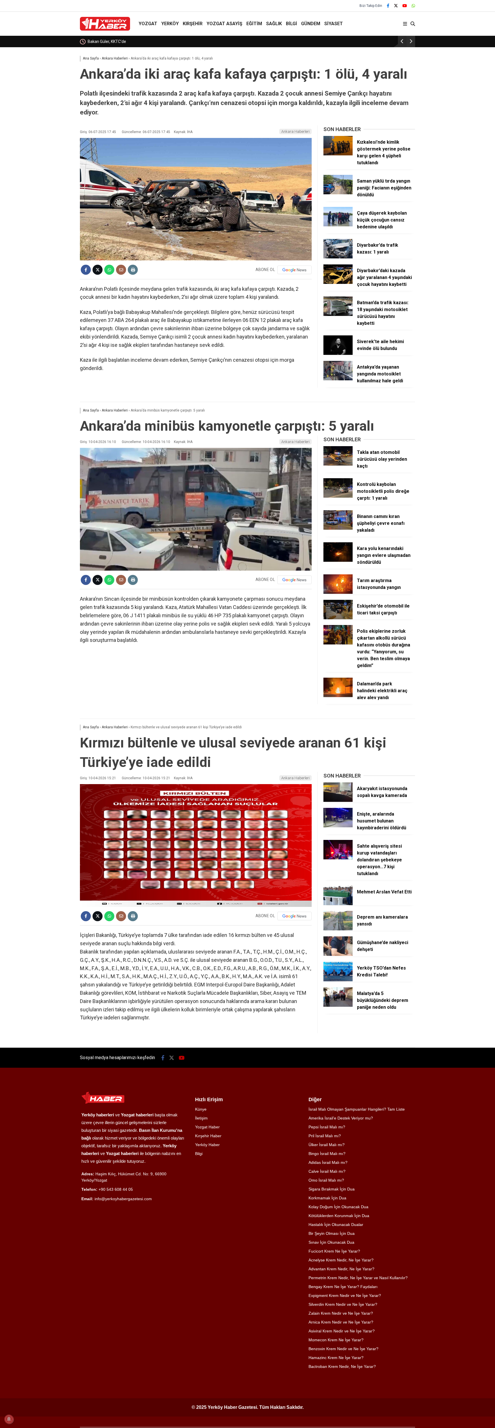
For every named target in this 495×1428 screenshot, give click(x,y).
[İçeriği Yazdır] (133, 270)
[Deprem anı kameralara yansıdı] (338, 929)
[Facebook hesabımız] (388, 5)
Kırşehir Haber (208, 1136)
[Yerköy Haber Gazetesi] (105, 29)
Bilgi (199, 1153)
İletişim (201, 1118)
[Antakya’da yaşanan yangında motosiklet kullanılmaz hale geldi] (338, 379)
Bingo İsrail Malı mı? (327, 1153)
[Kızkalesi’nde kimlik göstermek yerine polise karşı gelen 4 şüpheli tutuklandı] (338, 154)
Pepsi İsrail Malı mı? (327, 1127)
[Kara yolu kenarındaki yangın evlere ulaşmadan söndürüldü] (338, 560)
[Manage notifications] (8, 1419)
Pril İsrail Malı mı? (325, 1136)
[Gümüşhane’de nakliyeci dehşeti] (338, 954)
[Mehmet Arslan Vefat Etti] (338, 903)
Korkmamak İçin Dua (327, 1198)
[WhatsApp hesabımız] (413, 5)
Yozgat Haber (207, 1127)
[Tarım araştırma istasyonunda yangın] (338, 592)
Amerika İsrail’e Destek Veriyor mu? (341, 1118)
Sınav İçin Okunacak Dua (331, 1242)
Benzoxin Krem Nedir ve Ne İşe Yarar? (343, 1348)
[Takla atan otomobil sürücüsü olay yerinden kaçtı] (338, 464)
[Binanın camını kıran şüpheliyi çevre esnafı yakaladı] (338, 528)
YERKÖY (170, 23)
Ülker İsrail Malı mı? (327, 1144)
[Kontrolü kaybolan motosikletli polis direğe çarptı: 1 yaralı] (338, 496)
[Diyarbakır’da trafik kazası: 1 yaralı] (338, 257)
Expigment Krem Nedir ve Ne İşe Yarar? (345, 1295)
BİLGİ (291, 23)
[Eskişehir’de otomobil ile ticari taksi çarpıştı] (338, 618)
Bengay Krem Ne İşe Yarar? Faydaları (343, 1286)
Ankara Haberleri (295, 131)
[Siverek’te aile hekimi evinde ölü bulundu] (338, 353)
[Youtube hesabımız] (404, 5)
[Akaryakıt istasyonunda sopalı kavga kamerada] (338, 800)
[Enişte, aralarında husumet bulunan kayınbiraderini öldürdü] (338, 826)
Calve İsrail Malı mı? (327, 1171)
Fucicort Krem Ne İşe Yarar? (334, 1251)
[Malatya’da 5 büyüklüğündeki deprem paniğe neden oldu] (338, 1005)
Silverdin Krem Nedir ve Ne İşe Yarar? (343, 1304)
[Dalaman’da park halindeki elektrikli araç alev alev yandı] (338, 695)
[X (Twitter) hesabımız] (396, 5)
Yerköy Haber (207, 1144)
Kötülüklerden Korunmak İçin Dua (339, 1215)
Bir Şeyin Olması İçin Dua (332, 1233)
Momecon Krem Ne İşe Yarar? (336, 1340)
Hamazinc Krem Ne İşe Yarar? (336, 1357)
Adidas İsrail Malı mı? (328, 1162)
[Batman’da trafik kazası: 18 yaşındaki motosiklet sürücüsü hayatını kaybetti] (338, 314)
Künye (201, 1109)
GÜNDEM (310, 23)
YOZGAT (148, 23)
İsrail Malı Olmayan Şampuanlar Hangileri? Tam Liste (357, 1109)
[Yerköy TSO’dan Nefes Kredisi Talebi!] (338, 980)
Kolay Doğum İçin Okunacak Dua (338, 1206)
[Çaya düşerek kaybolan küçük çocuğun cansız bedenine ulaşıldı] (338, 225)
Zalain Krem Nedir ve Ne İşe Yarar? (341, 1313)
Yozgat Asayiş (224, 23)
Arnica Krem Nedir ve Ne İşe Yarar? (341, 1322)
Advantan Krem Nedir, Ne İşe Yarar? (341, 1269)
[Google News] (294, 270)
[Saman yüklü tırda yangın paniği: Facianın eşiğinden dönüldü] (338, 193)
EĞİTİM (254, 23)
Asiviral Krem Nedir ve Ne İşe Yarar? (342, 1331)
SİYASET (333, 23)
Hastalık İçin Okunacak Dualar (336, 1224)
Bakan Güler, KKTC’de (106, 41)
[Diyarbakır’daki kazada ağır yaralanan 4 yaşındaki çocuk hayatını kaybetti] (338, 282)
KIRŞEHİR (193, 23)
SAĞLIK (274, 23)
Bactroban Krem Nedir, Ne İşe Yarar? (342, 1366)
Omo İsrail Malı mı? (326, 1180)
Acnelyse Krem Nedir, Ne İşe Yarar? (341, 1260)
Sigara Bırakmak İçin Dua (332, 1189)
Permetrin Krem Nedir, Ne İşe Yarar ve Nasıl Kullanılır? (358, 1277)
